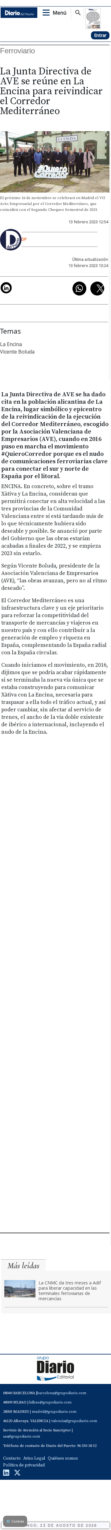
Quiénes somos (63, 1458)
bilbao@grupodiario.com (50, 1402)
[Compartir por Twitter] (97, 289)
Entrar (100, 35)
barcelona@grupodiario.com (61, 1393)
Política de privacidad (24, 1465)
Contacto (12, 1458)
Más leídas (23, 1266)
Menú (59, 12)
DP (24, 239)
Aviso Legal (34, 1458)
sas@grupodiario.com (21, 1436)
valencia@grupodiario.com (74, 1421)
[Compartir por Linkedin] (6, 288)
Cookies (15, 1521)
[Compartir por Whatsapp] (79, 289)
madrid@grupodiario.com (54, 1411)
